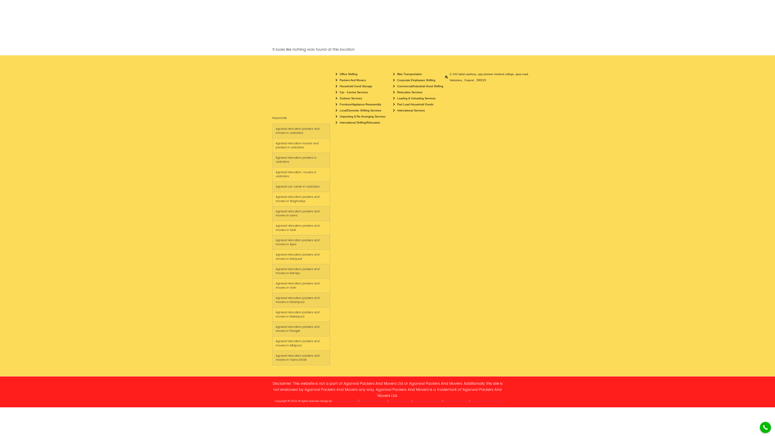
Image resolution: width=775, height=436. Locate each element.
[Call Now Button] (765, 427)
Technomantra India (345, 401)
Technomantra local (456, 401)
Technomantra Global (373, 401)
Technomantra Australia (485, 401)
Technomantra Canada (427, 401)
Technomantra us (400, 401)
